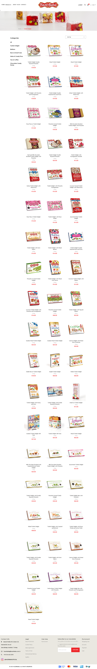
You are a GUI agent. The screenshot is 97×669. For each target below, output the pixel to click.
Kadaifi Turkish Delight (55, 371)
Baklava (12, 49)
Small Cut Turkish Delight (76, 402)
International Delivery (31, 654)
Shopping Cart (85, 641)
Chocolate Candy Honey (15, 64)
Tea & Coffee (14, 60)
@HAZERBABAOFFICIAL (10, 659)
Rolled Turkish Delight (76, 371)
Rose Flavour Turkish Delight (33, 124)
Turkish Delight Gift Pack (54, 433)
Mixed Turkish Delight (54, 62)
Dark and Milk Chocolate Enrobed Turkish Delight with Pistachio (33, 156)
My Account (45, 641)
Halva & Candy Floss (16, 56)
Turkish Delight (14, 46)
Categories (14, 38)
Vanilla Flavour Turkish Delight (33, 371)
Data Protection (29, 641)
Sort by (76, 37)
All (11, 42)
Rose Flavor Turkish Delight (34, 217)
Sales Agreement (29, 647)
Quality (27, 657)
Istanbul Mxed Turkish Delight (33, 340)
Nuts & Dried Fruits (16, 53)
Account (84, 644)
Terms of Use (28, 650)
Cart (83, 650)
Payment (84, 647)
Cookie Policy (28, 644)
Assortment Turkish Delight (76, 464)
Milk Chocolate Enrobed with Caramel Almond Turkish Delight (33, 466)
